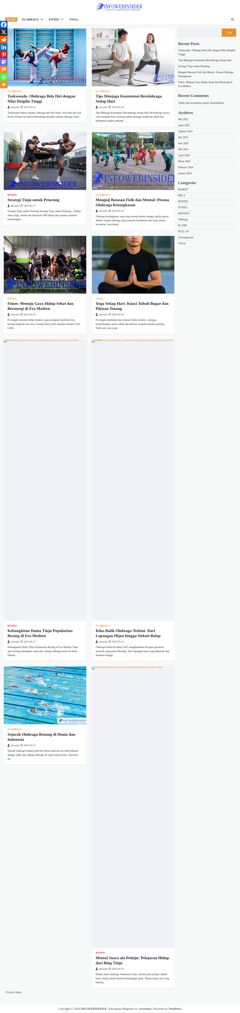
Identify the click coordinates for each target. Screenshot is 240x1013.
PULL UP (183, 231)
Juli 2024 (183, 137)
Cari (229, 32)
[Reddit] (4, 39)
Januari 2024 (185, 173)
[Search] (232, 19)
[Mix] (4, 69)
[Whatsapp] (4, 77)
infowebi (15, 107)
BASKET (183, 189)
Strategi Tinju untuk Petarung (33, 200)
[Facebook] (4, 24)
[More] (4, 84)
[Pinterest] (4, 54)
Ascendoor (145, 1008)
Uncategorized (185, 237)
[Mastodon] (4, 62)
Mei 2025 (183, 119)
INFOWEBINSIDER (93, 1008)
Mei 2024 (183, 149)
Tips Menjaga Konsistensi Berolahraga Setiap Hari (205, 60)
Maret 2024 (184, 161)
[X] (4, 32)
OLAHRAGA (30, 19)
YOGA (73, 19)
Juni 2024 (183, 143)
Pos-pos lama (13, 992)
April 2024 (184, 155)
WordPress (175, 1008)
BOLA (181, 195)
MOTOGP (183, 213)
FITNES (54, 19)
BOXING (12, 195)
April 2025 (184, 125)
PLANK (182, 225)
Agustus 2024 (185, 131)
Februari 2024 (185, 167)
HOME (11, 19)
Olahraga (15, 91)
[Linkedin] (4, 47)
